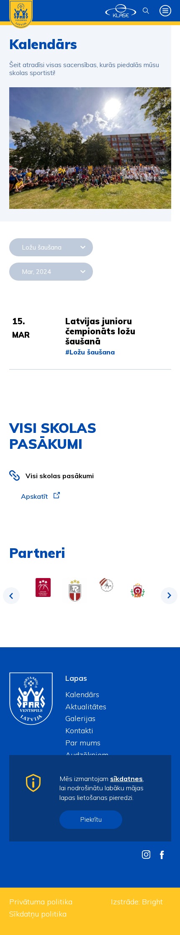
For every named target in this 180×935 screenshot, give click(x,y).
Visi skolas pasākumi (60, 475)
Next (169, 595)
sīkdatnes (126, 778)
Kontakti (79, 730)
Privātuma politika (40, 901)
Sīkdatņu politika (38, 914)
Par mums (82, 742)
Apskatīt (35, 496)
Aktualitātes (85, 706)
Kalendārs (82, 694)
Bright (152, 901)
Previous (11, 595)
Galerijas (80, 718)
